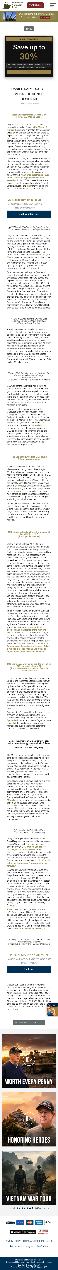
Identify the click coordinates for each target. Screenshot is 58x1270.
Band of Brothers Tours (28, 1265)
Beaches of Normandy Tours (28, 1260)
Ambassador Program (22, 1246)
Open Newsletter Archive (29, 1022)
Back (29, 29)
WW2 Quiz (42, 1246)
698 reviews (42, 1208)
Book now (29, 72)
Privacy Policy (13, 1240)
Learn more (45, 17)
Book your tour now (29, 214)
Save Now (35, 5)
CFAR (50, 1240)
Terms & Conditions (34, 1240)
